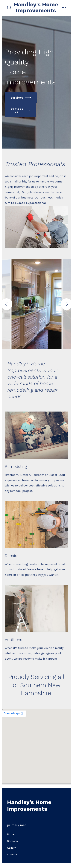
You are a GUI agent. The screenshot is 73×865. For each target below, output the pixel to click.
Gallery (11, 847)
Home (11, 834)
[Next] (66, 304)
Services (12, 841)
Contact (12, 854)
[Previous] (6, 304)
